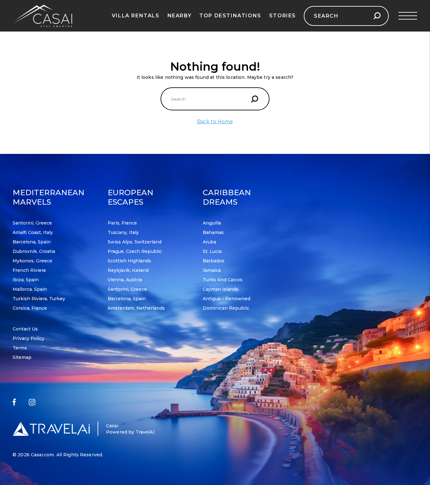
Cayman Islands (221, 289)
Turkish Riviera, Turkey (39, 298)
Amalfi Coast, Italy (33, 232)
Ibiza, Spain (26, 280)
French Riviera (29, 270)
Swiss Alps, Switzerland (134, 242)
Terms (20, 348)
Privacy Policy (28, 338)
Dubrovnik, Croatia (34, 251)
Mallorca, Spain (30, 289)
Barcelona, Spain (32, 242)
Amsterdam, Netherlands (136, 308)
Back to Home (215, 122)
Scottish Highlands (129, 261)
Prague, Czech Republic (135, 251)
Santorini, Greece (32, 223)
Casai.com (42, 455)
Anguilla (212, 223)
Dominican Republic (226, 308)
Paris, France (122, 223)
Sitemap (22, 357)
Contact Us (25, 329)
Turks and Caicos (222, 280)
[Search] (376, 16)
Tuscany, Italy (123, 232)
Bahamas (213, 232)
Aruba (209, 242)
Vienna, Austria (125, 280)
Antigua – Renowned (226, 298)
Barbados (213, 261)
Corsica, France (30, 308)
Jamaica (212, 270)
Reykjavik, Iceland (128, 270)
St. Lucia (212, 251)
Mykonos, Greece (32, 261)
